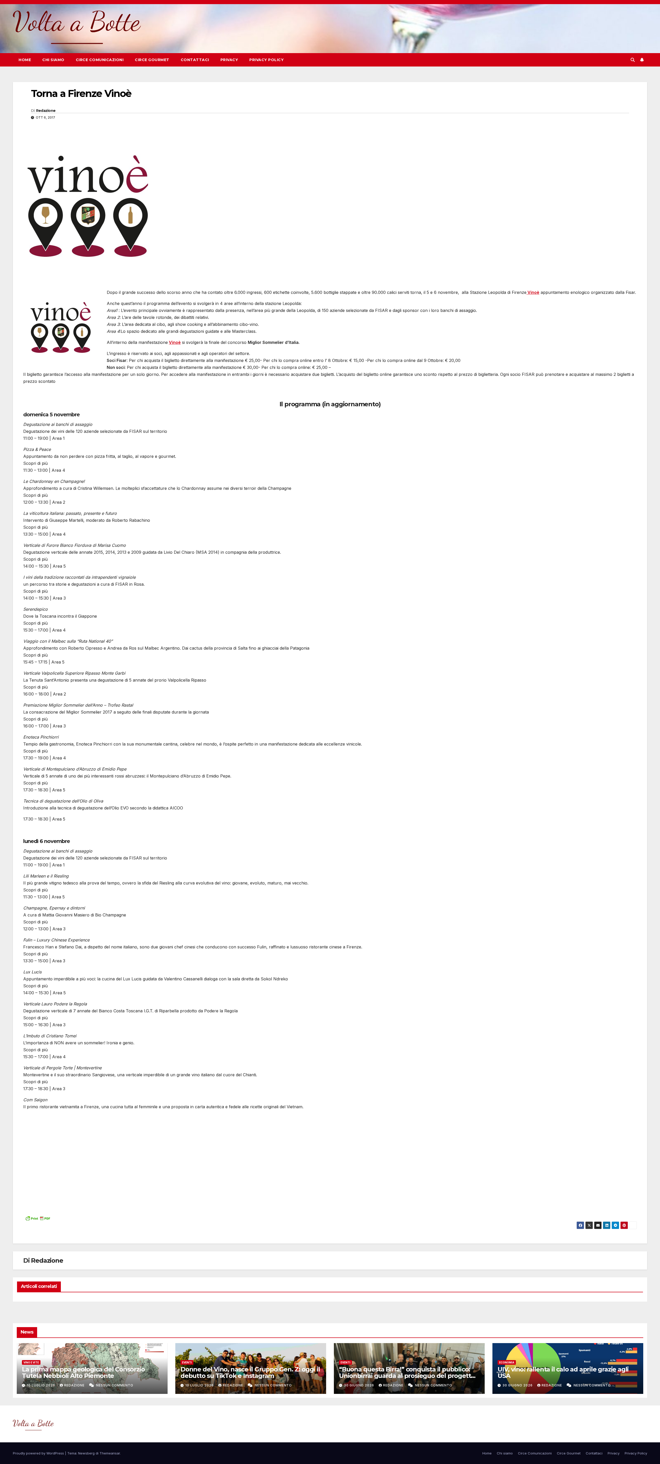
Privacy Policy (266, 59)
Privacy (229, 59)
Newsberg (86, 1453)
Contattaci (195, 59)
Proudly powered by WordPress (39, 1453)
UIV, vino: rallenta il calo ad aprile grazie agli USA (563, 1372)
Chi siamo (53, 59)
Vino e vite (31, 1362)
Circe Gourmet (152, 59)
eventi (187, 1362)
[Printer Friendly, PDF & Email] (37, 1217)
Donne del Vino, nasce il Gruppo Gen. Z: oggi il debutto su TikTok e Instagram (250, 1372)
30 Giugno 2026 (359, 1385)
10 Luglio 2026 (41, 1385)
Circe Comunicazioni (100, 59)
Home (25, 59)
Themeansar (110, 1453)
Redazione (46, 110)
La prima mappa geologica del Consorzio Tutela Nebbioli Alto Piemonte (83, 1372)
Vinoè (175, 342)
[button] (633, 59)
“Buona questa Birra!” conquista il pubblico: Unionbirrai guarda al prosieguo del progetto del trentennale (407, 1376)
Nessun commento (114, 1385)
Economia (506, 1362)
